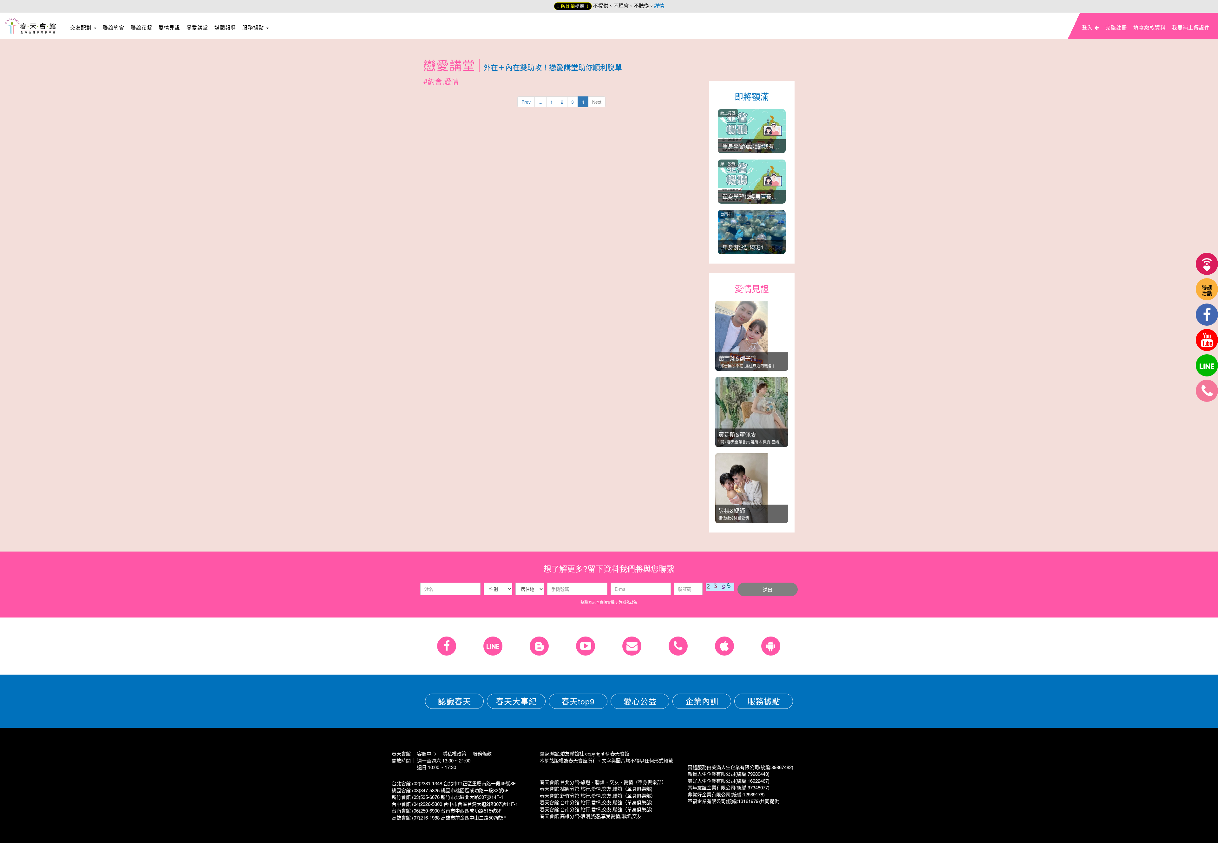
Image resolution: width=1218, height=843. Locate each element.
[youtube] (1207, 340)
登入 (1088, 27)
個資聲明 (611, 602)
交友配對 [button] (81, 27)
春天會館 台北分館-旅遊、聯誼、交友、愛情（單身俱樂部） (603, 782)
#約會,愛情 (441, 81)
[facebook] (1207, 315)
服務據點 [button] (253, 27)
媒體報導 (225, 27)
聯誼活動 (1207, 290)
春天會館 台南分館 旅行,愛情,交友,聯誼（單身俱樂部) (596, 809)
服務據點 (763, 701)
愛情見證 (169, 27)
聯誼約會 (113, 27)
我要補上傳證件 (1191, 27)
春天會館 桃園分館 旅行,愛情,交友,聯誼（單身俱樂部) (596, 788)
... (540, 102)
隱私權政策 (454, 753)
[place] (1207, 391)
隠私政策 (630, 602)
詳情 (659, 5)
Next (596, 102)
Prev (526, 102)
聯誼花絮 (141, 27)
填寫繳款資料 (1149, 27)
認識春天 (454, 701)
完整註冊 (1116, 27)
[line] (1207, 365)
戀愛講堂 (197, 27)
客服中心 (426, 753)
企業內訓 (701, 701)
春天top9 (578, 701)
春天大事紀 (516, 701)
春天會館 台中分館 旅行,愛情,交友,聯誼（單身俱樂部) (596, 802)
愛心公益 (640, 701)
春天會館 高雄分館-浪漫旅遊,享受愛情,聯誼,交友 (591, 816)
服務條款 (482, 753)
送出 (767, 589)
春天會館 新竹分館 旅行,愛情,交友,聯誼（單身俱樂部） (598, 795)
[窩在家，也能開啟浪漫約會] (1207, 264)
